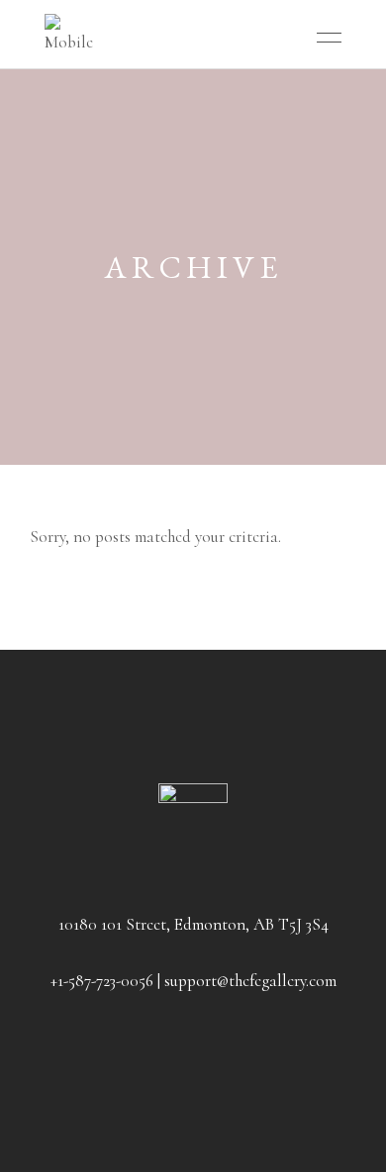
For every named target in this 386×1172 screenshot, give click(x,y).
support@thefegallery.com (250, 980)
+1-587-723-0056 (101, 980)
